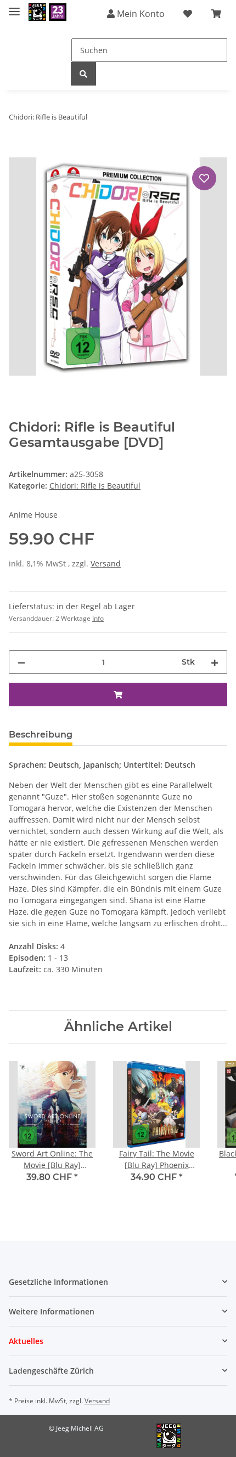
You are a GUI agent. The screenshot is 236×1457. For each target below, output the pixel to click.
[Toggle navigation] (14, 7)
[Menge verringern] (21, 662)
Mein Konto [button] (140, 14)
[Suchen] (83, 74)
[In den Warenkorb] (17, 151)
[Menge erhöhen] (215, 662)
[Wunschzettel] (187, 14)
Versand (106, 563)
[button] (118, 1282)
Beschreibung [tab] (40, 734)
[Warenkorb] (216, 14)
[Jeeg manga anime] (47, 12)
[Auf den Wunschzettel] (204, 178)
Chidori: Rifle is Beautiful (95, 485)
